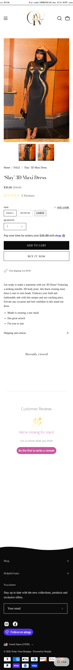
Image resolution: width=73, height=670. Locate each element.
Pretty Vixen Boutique (22, 651)
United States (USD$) (19, 644)
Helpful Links (11, 573)
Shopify (47, 651)
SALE (16, 167)
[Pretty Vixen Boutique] (36, 18)
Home (7, 167)
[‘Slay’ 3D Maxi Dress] (27, 152)
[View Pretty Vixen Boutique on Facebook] (15, 624)
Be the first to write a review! (36, 450)
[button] (59, 18)
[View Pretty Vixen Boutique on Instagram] (6, 624)
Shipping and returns (15, 332)
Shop (6, 561)
